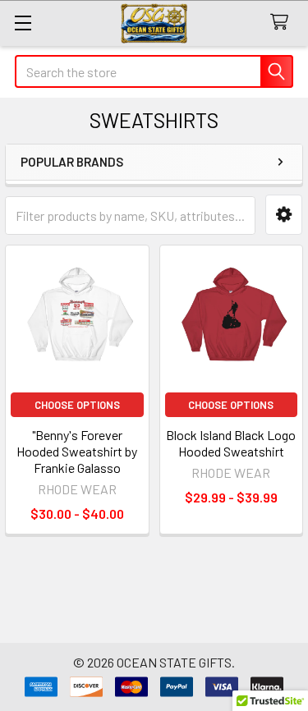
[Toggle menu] (22, 22)
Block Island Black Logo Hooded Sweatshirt (231, 443)
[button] (283, 215)
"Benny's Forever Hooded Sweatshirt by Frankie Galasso (76, 451)
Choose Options (77, 404)
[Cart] (283, 22)
